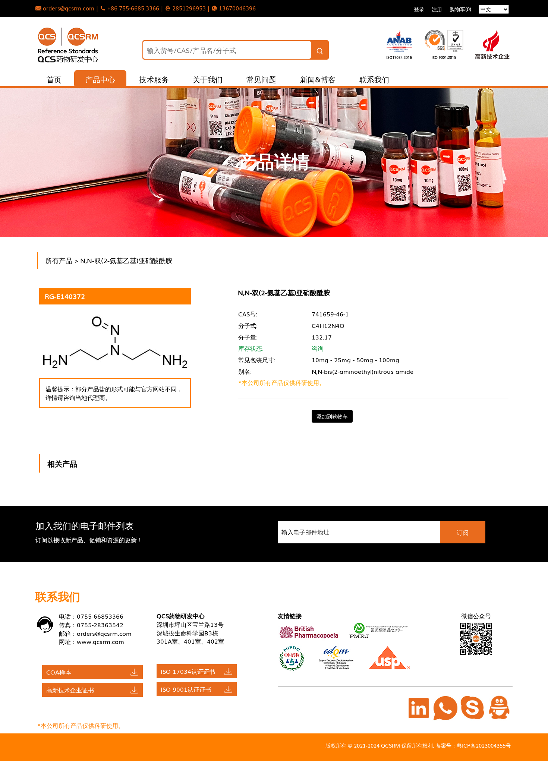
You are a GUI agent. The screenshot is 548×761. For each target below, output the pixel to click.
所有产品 (58, 260)
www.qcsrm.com (100, 641)
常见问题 (261, 79)
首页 (54, 79)
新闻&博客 (318, 79)
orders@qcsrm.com (104, 633)
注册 (437, 9)
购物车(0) (460, 9)
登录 (419, 9)
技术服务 (154, 79)
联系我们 (374, 79)
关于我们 (208, 79)
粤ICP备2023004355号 (484, 745)
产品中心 (100, 79)
